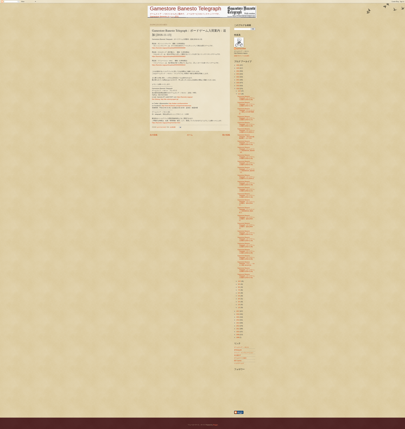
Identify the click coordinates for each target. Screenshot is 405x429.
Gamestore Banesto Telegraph (185, 8)
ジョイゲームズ (239, 363)
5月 (239, 296)
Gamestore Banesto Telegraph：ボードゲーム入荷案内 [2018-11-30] (246, 98)
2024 (238, 71)
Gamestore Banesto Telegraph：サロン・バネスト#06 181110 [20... (246, 263)
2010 (238, 331)
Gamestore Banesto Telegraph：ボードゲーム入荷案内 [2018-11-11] (246, 232)
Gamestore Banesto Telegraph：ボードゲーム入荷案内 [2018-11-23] (246, 142)
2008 (238, 337)
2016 (238, 314)
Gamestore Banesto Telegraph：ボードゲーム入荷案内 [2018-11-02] (246, 276)
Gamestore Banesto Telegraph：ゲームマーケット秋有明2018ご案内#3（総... (246, 150)
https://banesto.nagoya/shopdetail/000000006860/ (169, 56)
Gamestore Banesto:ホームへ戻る (164, 16)
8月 (239, 287)
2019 (238, 85)
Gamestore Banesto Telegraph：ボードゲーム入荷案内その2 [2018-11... (246, 130)
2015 (238, 317)
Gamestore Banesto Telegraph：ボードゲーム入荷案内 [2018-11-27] (246, 118)
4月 (239, 299)
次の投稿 (153, 135)
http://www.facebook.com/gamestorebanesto (176, 105)
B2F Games (238, 360)
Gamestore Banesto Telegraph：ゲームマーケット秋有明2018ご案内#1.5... (246, 210)
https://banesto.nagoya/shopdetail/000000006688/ (169, 48)
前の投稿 (226, 135)
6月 (239, 293)
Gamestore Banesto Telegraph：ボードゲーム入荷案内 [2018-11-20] (246, 156)
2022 (238, 77)
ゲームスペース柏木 (240, 358)
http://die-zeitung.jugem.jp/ (169, 99)
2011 (238, 328)
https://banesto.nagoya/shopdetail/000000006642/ (169, 65)
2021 (238, 80)
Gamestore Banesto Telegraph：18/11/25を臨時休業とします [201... (246, 136)
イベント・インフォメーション (243, 352)
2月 (239, 304)
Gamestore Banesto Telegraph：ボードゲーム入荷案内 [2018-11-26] (246, 124)
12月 (239, 91)
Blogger (215, 425)
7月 (239, 290)
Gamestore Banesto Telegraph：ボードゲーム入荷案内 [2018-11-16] (246, 195)
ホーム (190, 135)
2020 (238, 82)
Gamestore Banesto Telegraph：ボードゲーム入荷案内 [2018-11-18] (246, 183)
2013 (238, 323)
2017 (238, 311)
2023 (238, 74)
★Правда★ (238, 350)
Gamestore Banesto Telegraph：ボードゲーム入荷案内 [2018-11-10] (246, 239)
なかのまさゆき (241, 48)
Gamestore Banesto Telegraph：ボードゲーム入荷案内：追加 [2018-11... (246, 202)
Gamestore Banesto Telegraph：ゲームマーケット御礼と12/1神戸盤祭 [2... (246, 111)
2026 (238, 65)
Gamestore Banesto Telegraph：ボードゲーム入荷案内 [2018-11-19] (246, 163)
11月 (239, 94)
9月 (239, 284)
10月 (239, 281)
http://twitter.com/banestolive (178, 103)
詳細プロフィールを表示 (241, 56)
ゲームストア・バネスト (241, 347)
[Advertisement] (255, 399)
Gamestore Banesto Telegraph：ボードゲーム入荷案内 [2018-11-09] (246, 245)
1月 (239, 307)
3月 (239, 302)
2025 (238, 68)
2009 (238, 334)
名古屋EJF (237, 355)
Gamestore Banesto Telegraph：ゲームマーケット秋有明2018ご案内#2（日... (246, 170)
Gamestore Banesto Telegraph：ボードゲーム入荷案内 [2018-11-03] (246, 269)
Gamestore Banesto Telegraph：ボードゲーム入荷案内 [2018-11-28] (246, 104)
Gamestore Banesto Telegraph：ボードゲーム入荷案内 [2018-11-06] (246, 251)
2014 (238, 320)
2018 (238, 88)
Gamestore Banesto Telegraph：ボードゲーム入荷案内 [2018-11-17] (246, 189)
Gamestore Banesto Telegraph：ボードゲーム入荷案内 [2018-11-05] (246, 257)
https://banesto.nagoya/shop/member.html (166, 123)
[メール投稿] (180, 127)
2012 (238, 326)
